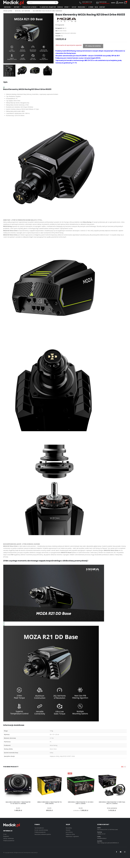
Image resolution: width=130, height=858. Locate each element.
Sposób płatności (39, 828)
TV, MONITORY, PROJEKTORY (48, 7)
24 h (65, 28)
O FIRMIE (90, 7)
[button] (3, 38)
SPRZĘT (66, 7)
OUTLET (74, 7)
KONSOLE (60, 7)
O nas (4, 834)
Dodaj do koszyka (94, 46)
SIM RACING (7, 7)
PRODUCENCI (81, 7)
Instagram (125, 852)
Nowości (68, 830)
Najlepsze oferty (70, 834)
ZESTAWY (16, 7)
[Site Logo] (13, 2)
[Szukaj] (55, 2)
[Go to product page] (18, 785)
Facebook (116, 852)
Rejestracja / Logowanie (72, 836)
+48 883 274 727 (87, 3)
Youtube (120, 852)
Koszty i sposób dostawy (41, 830)
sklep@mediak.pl (101, 838)
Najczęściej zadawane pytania (43, 834)
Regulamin (6, 836)
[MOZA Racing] (66, 20)
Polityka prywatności (8, 840)
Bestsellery (69, 828)
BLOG (96, 7)
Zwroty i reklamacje (8, 838)
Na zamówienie (113, 808)
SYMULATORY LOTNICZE (29, 7)
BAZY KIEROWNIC (71, 33)
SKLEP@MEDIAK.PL (104, 3)
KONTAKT (102, 7)
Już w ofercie (69, 832)
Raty (62, 35)
